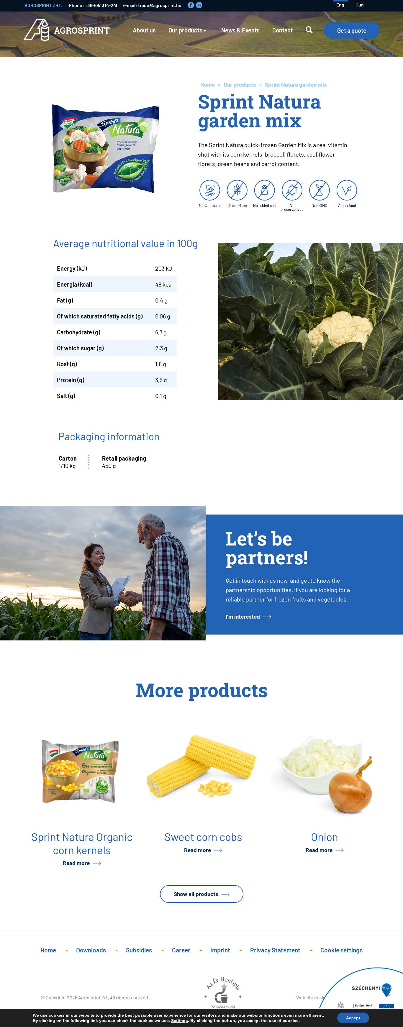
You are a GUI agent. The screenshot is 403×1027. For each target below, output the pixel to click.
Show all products (196, 893)
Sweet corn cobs (203, 836)
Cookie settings (341, 950)
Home (207, 84)
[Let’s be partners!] (103, 573)
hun (360, 4)
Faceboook (191, 5)
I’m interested (243, 616)
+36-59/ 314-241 (101, 5)
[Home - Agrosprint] (68, 34)
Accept (353, 1018)
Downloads (91, 950)
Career (181, 950)
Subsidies (139, 950)
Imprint (220, 950)
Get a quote (351, 30)
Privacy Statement (275, 950)
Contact (282, 30)
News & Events (240, 30)
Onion (324, 836)
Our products (185, 30)
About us (144, 30)
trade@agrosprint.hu (159, 5)
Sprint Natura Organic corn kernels (81, 842)
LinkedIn (199, 5)
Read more (76, 862)
